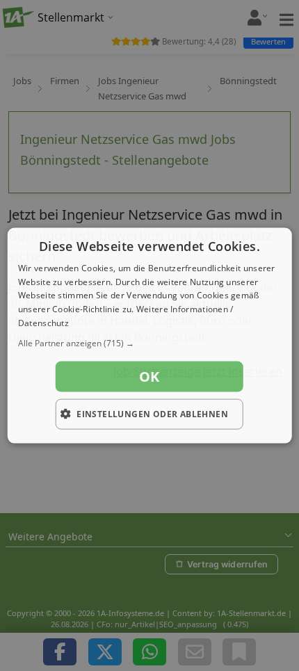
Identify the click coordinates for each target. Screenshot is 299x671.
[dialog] (150, 335)
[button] (150, 343)
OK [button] (149, 375)
